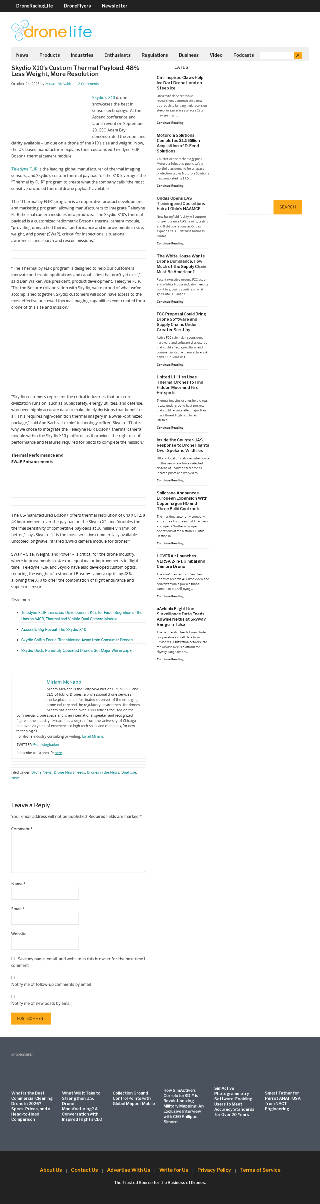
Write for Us (173, 1170)
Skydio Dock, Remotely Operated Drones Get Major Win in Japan (77, 650)
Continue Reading (170, 122)
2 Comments (88, 83)
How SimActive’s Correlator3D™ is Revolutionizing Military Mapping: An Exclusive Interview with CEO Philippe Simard (184, 1106)
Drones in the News (103, 772)
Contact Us (84, 1170)
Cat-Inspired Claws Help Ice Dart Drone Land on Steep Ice (180, 82)
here (58, 752)
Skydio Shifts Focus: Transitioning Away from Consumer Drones (77, 640)
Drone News (41, 772)
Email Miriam (92, 736)
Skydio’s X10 (103, 97)
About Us (51, 1170)
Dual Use (128, 772)
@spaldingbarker (45, 744)
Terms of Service (260, 1170)
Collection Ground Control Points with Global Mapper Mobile (134, 1098)
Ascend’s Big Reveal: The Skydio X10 (53, 629)
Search (288, 207)
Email (17, 909)
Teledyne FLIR (24, 169)
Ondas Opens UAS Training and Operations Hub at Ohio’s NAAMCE (181, 203)
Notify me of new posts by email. (41, 1003)
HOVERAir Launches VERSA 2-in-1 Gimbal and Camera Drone (181, 561)
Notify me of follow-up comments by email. (51, 984)
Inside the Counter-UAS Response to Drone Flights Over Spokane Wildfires (183, 445)
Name (18, 884)
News (15, 777)
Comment (22, 829)
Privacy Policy (214, 1170)
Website (18, 934)
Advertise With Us (128, 1170)
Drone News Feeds (69, 772)
